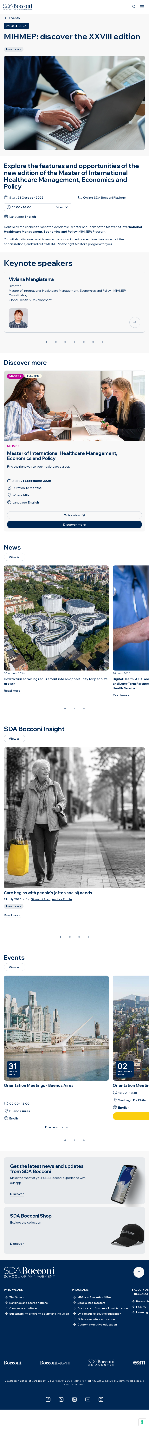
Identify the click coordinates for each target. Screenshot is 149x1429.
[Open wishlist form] (8, 1423)
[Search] (134, 7)
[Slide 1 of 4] (60, 937)
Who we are (13, 1290)
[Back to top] (139, 1272)
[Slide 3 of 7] (65, 342)
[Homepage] (29, 1272)
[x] (61, 1399)
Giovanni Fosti (40, 899)
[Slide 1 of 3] (65, 708)
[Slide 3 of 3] (84, 708)
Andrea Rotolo (62, 899)
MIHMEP (13, 446)
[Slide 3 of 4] (79, 937)
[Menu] (142, 7)
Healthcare (13, 906)
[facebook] (48, 1399)
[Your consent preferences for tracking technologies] (142, 1422)
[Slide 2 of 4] (70, 937)
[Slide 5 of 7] (84, 342)
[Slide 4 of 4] (88, 937)
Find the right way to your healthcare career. (38, 466)
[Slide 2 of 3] (74, 708)
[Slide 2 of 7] (56, 342)
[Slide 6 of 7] (93, 342)
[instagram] (101, 1399)
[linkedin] (74, 1399)
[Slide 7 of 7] (102, 342)
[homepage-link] (17, 7)
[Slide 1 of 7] (46, 342)
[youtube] (88, 1399)
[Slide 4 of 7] (74, 342)
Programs (80, 1290)
